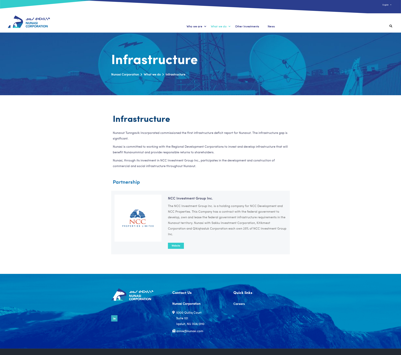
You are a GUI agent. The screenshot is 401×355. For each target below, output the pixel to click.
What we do (219, 26)
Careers (239, 303)
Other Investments (247, 26)
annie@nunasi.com (189, 331)
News (271, 26)
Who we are (194, 26)
